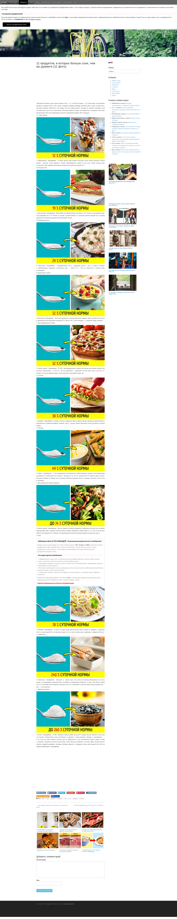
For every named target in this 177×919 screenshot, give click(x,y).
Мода (37, 2)
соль (70, 798)
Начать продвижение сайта (16, 25)
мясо (43, 798)
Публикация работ (68, 904)
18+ (75, 2)
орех (47, 798)
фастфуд (75, 798)
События (115, 87)
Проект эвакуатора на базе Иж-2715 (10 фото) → (89, 805)
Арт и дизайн (56, 2)
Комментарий (41, 860)
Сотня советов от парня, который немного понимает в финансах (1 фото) (126, 129)
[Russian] (109, 62)
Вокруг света (13, 2)
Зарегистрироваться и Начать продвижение (55, 583)
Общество (23, 2)
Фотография (67, 2)
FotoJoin (48, 904)
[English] (112, 62)
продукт (53, 798)
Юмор (31, 2)
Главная (3, 2)
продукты (60, 798)
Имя (37, 880)
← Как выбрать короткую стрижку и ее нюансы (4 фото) (52, 806)
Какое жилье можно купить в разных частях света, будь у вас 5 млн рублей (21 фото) (126, 152)
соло (65, 798)
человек (81, 798)
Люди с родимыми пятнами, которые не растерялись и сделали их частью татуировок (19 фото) (126, 145)
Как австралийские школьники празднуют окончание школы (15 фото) (126, 110)
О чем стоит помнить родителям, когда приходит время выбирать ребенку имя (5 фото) (125, 139)
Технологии (46, 2)
